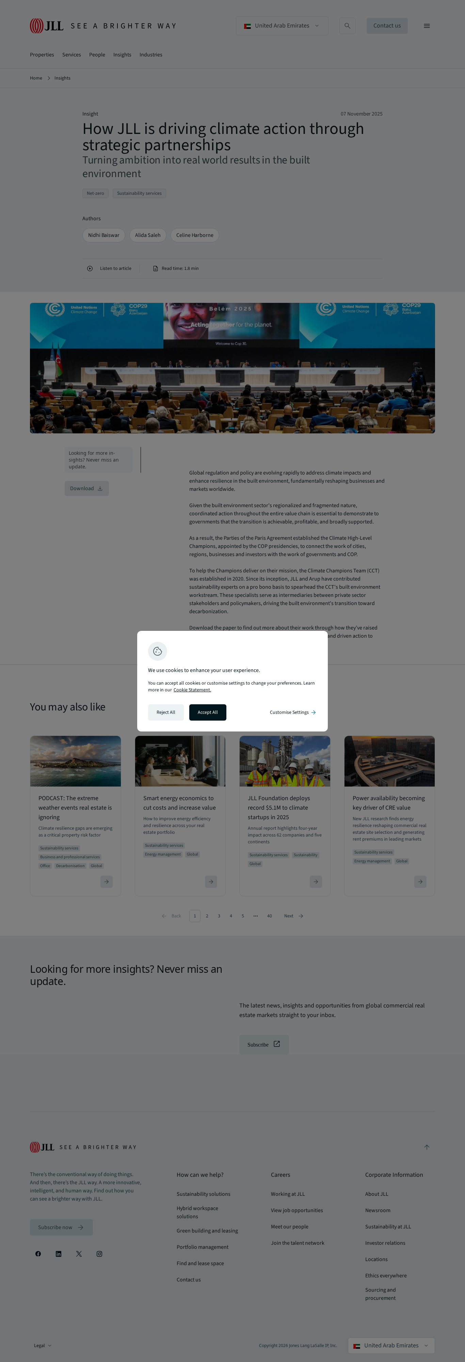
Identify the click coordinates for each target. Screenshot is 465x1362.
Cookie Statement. (192, 690)
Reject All (166, 712)
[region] (232, 681)
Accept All (208, 712)
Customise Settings (293, 712)
